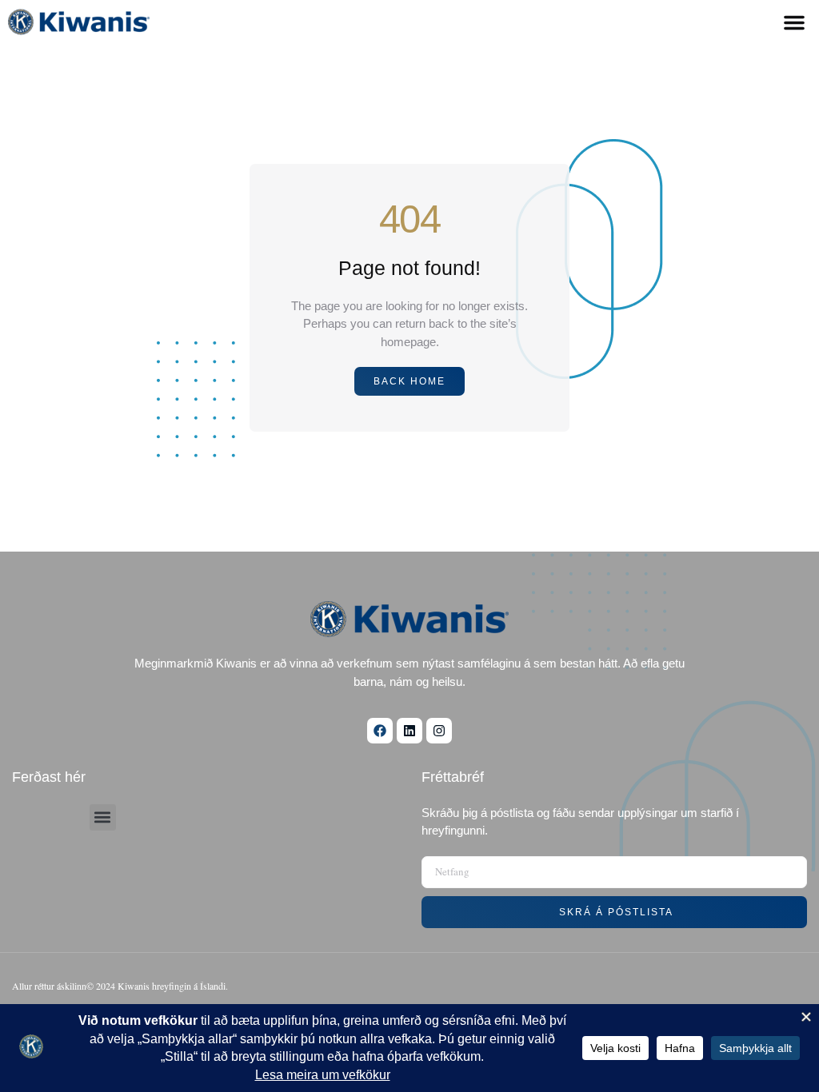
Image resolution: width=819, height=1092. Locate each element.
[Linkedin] (409, 730)
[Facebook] (380, 730)
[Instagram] (439, 730)
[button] (794, 22)
